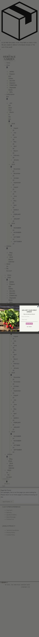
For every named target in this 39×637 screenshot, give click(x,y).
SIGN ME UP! (29, 323)
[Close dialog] (37, 306)
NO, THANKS (29, 326)
